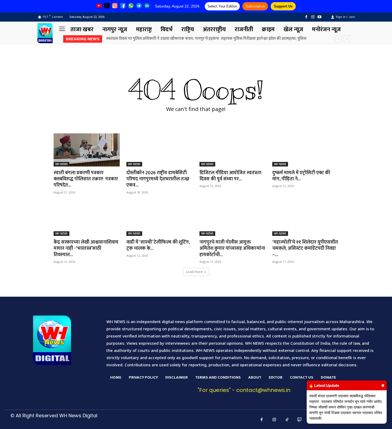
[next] (346, 38)
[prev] (338, 38)
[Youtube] (319, 17)
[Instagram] (313, 17)
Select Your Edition (222, 6)
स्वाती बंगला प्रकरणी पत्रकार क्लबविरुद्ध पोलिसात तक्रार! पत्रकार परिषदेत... (86, 179)
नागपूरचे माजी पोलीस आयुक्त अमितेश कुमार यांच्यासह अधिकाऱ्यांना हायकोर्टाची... (232, 248)
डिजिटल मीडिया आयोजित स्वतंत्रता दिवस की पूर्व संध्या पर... (230, 176)
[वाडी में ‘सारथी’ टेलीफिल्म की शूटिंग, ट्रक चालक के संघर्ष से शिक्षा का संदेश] (159, 219)
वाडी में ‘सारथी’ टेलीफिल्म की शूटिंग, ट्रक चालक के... (158, 245)
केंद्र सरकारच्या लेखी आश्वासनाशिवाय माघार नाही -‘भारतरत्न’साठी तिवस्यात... (86, 248)
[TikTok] (287, 420)
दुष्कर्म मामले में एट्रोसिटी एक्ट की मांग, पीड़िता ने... (301, 176)
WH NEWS (61, 164)
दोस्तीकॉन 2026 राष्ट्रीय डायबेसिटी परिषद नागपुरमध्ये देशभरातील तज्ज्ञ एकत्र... (157, 179)
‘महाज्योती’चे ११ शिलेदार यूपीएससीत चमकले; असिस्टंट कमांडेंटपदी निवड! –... (305, 248)
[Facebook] (306, 17)
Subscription (255, 6)
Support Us (283, 6)
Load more (194, 271)
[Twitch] (300, 420)
